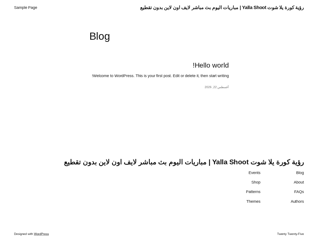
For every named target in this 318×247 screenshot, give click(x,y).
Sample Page (25, 7)
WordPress (41, 234)
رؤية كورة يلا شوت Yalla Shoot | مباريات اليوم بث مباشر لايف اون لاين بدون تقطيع (222, 7)
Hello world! (211, 65)
